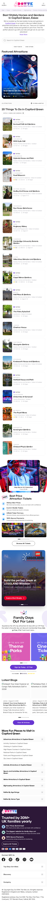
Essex (8, 10)
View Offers (29, 46)
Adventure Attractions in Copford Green (18, 739)
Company (7, 882)
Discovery (7, 874)
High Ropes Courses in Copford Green (17, 749)
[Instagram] (24, 860)
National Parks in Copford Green (15, 752)
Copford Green (17, 10)
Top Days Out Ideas (10, 866)
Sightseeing (27, 10)
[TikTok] (17, 860)
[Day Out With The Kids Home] (23, 4)
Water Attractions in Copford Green (16, 779)
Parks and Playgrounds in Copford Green (18, 755)
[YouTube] (31, 860)
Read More (23, 34)
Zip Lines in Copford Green (13, 758)
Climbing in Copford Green (12, 746)
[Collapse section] (42, 739)
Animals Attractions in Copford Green (17, 765)
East (3, 10)
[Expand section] (42, 765)
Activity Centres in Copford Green (15, 743)
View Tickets (18, 46)
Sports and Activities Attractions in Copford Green (20, 772)
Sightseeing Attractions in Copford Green (19, 786)
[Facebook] (3, 860)
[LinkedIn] (10, 860)
